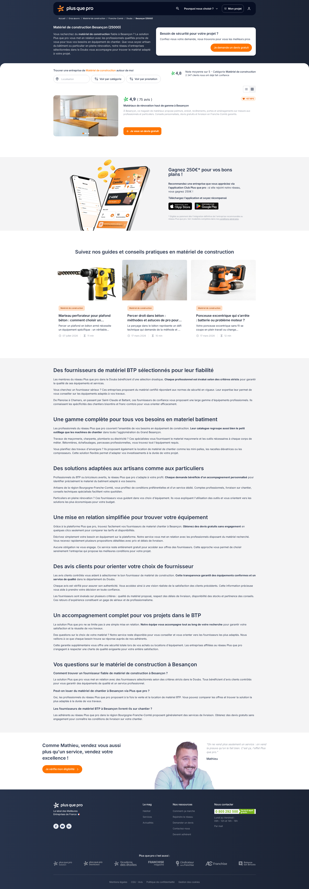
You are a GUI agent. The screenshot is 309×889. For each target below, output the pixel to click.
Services (147, 816)
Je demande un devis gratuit (231, 47)
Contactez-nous (181, 828)
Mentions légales (118, 882)
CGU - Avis (137, 882)
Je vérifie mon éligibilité (60, 769)
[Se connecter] (249, 9)
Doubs (129, 18)
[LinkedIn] (69, 826)
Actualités (148, 822)
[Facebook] (56, 826)
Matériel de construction (94, 18)
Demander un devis (183, 822)
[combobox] (73, 79)
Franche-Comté (116, 18)
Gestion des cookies (189, 882)
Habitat (147, 811)
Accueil (62, 18)
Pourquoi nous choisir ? (199, 8)
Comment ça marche (184, 811)
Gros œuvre (74, 18)
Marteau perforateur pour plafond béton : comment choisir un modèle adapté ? (84, 320)
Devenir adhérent (182, 834)
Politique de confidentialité (160, 882)
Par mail (218, 826)
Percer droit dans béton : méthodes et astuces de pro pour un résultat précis (153, 320)
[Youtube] (62, 826)
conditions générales (229, 219)
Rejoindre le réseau (183, 816)
